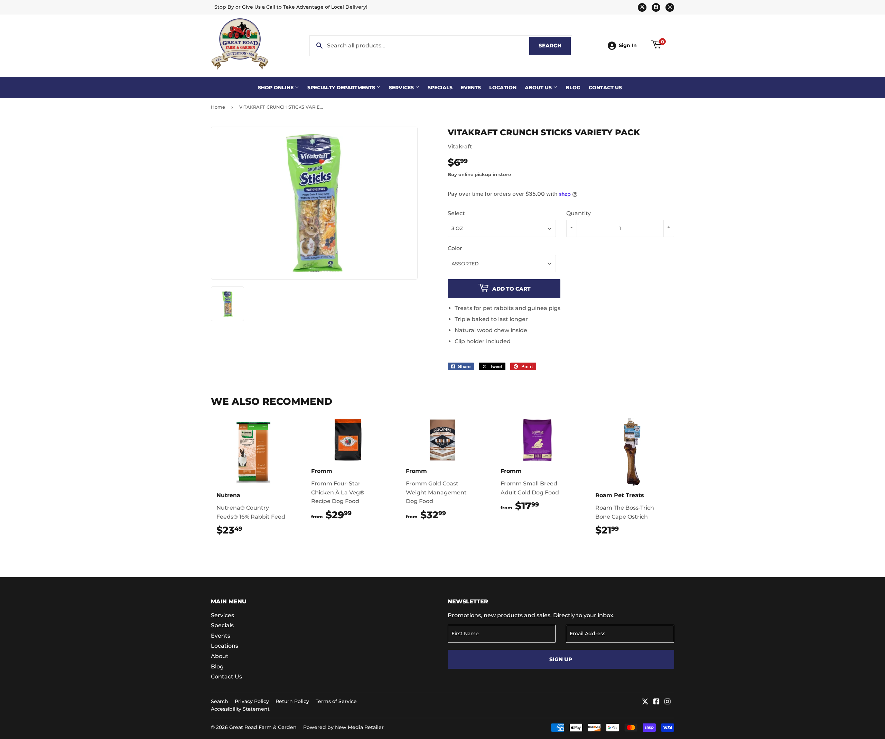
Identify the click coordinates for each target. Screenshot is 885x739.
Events (471, 87)
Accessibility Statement (240, 709)
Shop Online (276, 87)
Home (218, 107)
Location (502, 87)
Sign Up (560, 659)
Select (456, 213)
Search (555, 45)
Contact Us (605, 87)
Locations (224, 645)
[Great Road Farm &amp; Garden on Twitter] (645, 702)
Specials (440, 87)
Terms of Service (336, 701)
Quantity (578, 213)
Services (402, 87)
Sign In (628, 45)
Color (455, 248)
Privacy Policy (252, 701)
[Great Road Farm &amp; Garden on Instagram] (667, 702)
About (220, 656)
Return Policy (292, 701)
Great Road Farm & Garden (263, 727)
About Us (539, 87)
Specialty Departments (341, 87)
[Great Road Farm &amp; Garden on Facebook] (656, 702)
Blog (573, 87)
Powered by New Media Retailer (343, 727)
